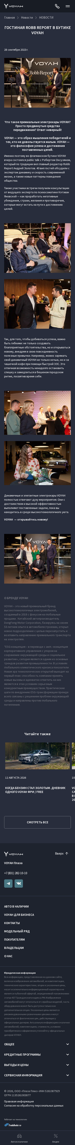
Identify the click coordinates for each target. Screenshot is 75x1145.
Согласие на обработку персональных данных (33, 1105)
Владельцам (14, 948)
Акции (55, 1141)
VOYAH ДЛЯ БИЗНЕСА (19, 915)
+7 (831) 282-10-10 (15, 873)
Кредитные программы (22, 1054)
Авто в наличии (16, 906)
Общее (9, 1044)
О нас (8, 956)
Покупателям (14, 939)
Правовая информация (19, 1101)
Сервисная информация (23, 1075)
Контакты (12, 923)
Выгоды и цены (16, 1065)
